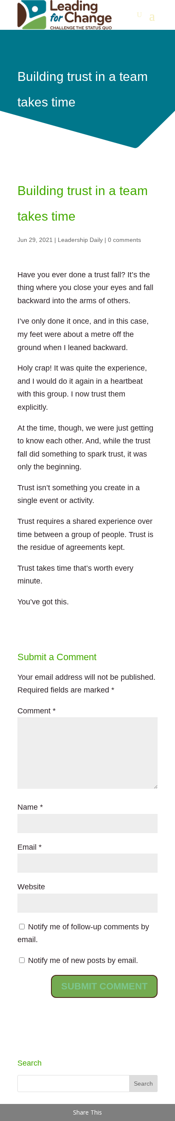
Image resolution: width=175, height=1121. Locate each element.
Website (31, 886)
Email (29, 847)
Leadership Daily (80, 239)
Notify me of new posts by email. (83, 960)
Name (30, 807)
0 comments (124, 239)
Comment (36, 711)
